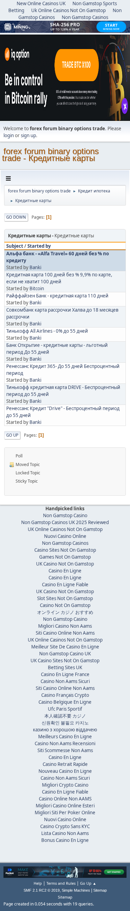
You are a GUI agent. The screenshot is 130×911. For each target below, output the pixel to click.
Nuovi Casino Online (65, 536)
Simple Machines (76, 890)
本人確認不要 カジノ (65, 716)
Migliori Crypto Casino (65, 785)
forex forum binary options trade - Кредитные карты (50, 154)
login (8, 135)
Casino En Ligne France (65, 674)
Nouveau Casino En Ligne (65, 771)
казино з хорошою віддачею (65, 730)
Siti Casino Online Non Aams (65, 633)
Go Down (16, 217)
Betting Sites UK (65, 667)
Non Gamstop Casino (65, 515)
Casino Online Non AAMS (65, 799)
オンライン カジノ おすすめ (65, 612)
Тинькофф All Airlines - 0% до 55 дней (47, 331)
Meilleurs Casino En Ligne (65, 736)
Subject (14, 246)
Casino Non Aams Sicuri (65, 681)
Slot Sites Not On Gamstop (65, 598)
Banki (35, 267)
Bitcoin (36, 288)
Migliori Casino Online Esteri (65, 806)
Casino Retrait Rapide (65, 764)
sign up (28, 135)
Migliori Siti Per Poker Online (65, 812)
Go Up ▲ (88, 883)
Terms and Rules (61, 883)
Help (38, 883)
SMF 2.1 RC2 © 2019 (42, 890)
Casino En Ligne (65, 571)
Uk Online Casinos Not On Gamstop (68, 10)
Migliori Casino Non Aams (65, 626)
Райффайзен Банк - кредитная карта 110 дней (57, 296)
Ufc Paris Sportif (65, 709)
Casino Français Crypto (65, 695)
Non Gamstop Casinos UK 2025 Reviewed (65, 522)
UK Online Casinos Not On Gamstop (65, 529)
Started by (39, 246)
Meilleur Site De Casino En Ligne (65, 647)
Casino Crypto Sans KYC (65, 826)
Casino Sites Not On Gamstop (65, 550)
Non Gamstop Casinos (85, 17)
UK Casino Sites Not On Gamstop (65, 660)
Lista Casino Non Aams (65, 833)
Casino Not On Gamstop (65, 605)
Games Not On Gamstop (65, 557)
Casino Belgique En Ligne (65, 702)
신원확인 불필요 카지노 (65, 723)
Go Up (12, 435)
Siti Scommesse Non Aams (65, 750)
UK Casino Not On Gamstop (65, 564)
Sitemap (100, 890)
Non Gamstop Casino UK (65, 654)
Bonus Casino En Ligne (65, 840)
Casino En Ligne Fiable (65, 584)
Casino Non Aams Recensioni (65, 743)
